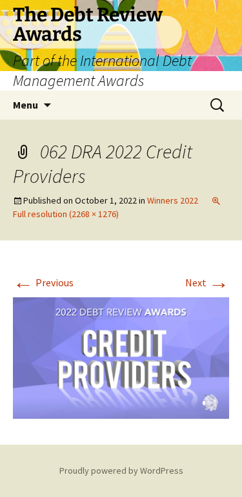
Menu (25, 104)
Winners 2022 (172, 200)
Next (207, 282)
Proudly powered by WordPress (121, 470)
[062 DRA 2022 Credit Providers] (121, 356)
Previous (43, 282)
